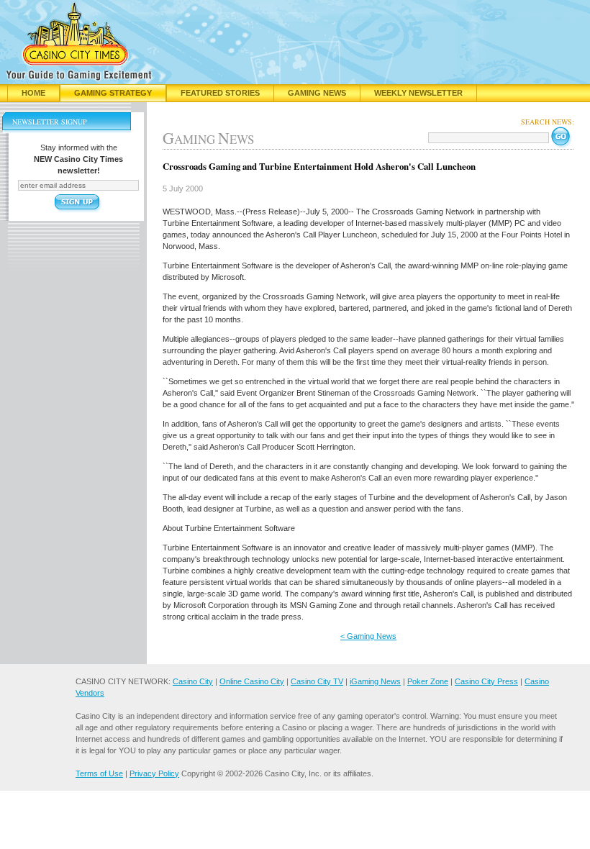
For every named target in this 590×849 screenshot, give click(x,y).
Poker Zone (427, 681)
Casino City (193, 681)
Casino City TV (317, 681)
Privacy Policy (154, 773)
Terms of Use (99, 773)
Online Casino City (251, 681)
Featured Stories (220, 92)
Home (33, 92)
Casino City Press (486, 681)
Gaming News (317, 92)
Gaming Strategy (113, 92)
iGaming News (375, 681)
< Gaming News (368, 636)
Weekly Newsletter (418, 92)
